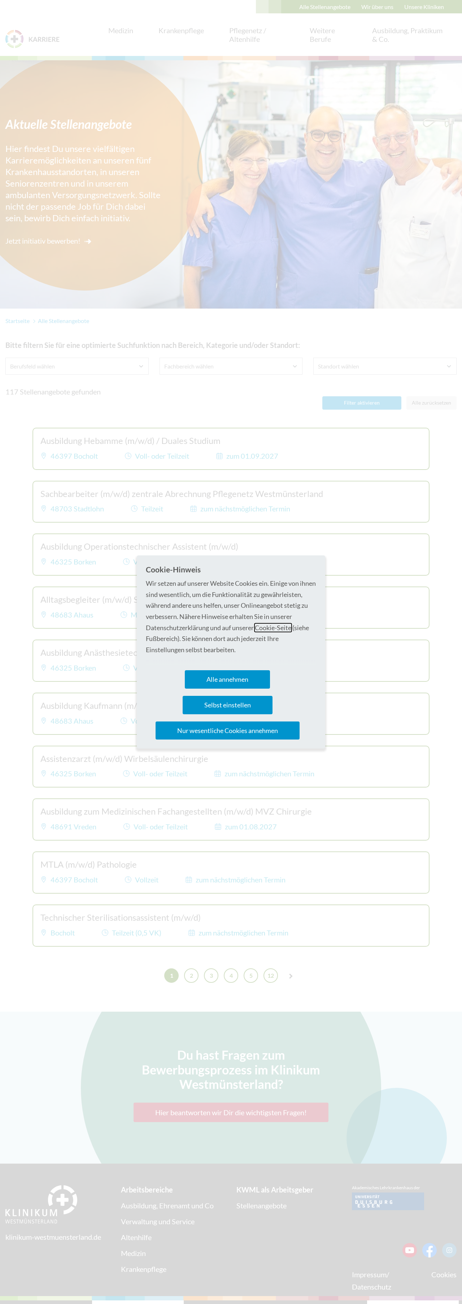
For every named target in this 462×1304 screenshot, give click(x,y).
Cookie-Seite (273, 628)
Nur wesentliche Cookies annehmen (227, 730)
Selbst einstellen (227, 705)
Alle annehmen (227, 679)
